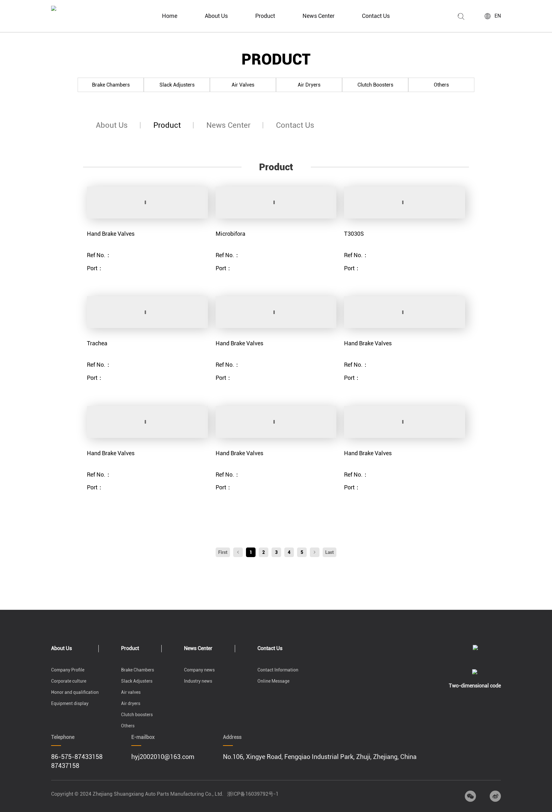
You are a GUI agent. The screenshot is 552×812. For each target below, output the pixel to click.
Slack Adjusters (177, 85)
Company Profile (67, 669)
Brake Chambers (111, 85)
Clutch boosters (375, 85)
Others (441, 85)
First (222, 552)
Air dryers (309, 85)
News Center (318, 15)
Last (329, 552)
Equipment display (69, 703)
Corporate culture (68, 681)
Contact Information (277, 669)
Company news (199, 669)
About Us (216, 15)
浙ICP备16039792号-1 (253, 794)
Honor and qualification (75, 692)
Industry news (198, 681)
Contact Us (376, 15)
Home (169, 15)
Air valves (243, 85)
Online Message (273, 681)
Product (265, 15)
